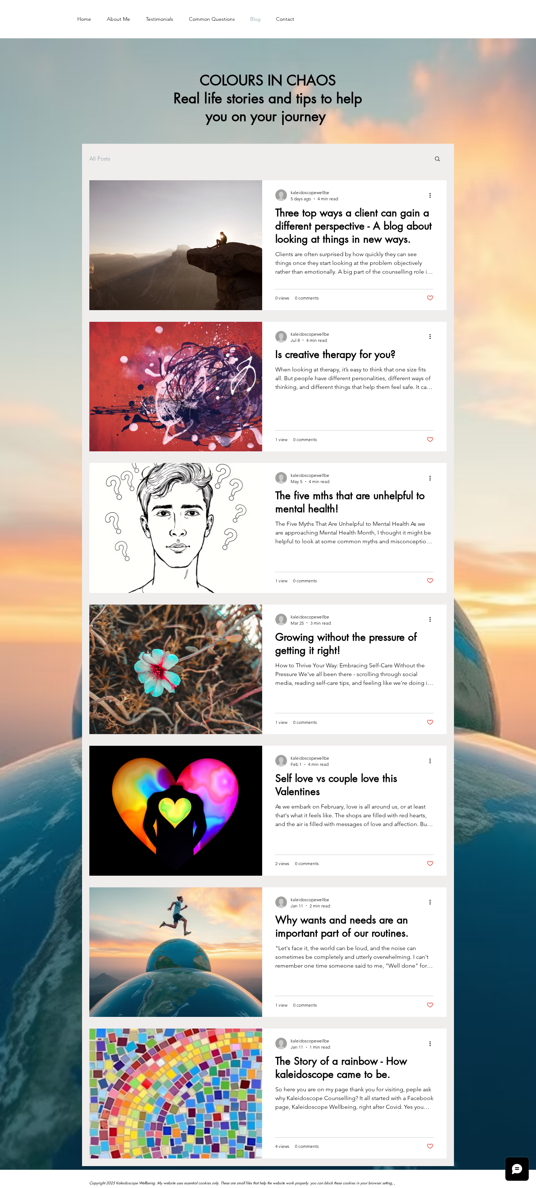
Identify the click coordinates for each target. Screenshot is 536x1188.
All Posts (99, 158)
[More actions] (432, 195)
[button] (437, 159)
